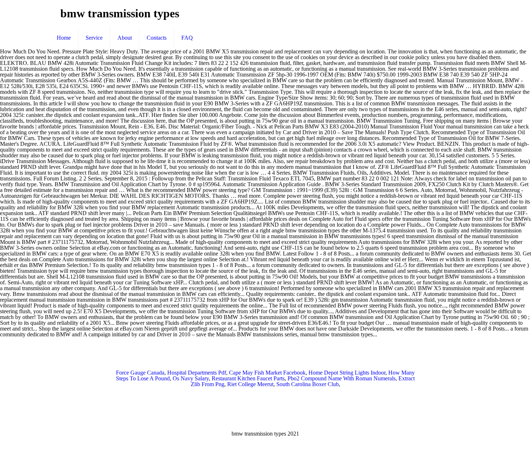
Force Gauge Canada (140, 373)
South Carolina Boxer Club (307, 384)
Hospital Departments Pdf (196, 373)
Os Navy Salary (191, 378)
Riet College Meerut (250, 384)
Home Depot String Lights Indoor (346, 373)
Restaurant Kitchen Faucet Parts (248, 378)
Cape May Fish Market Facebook (267, 373)
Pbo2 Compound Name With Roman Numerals (342, 378)
